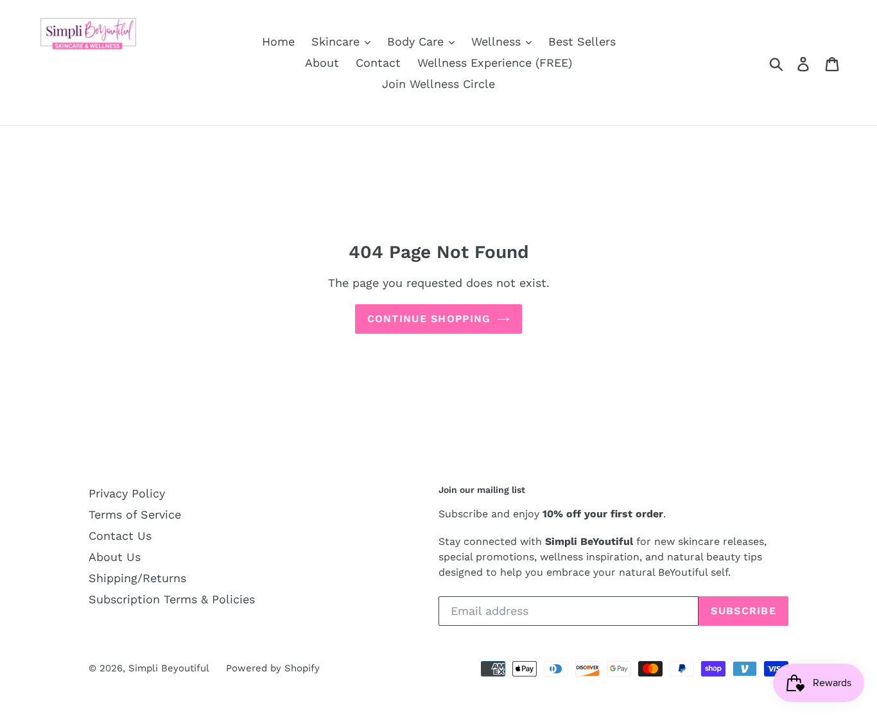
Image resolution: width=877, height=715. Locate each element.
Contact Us (120, 535)
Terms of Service (135, 514)
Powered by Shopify (273, 668)
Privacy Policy (127, 493)
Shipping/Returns (137, 578)
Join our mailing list (481, 490)
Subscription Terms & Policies (172, 599)
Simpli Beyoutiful (168, 668)
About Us (115, 557)
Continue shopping (429, 319)
